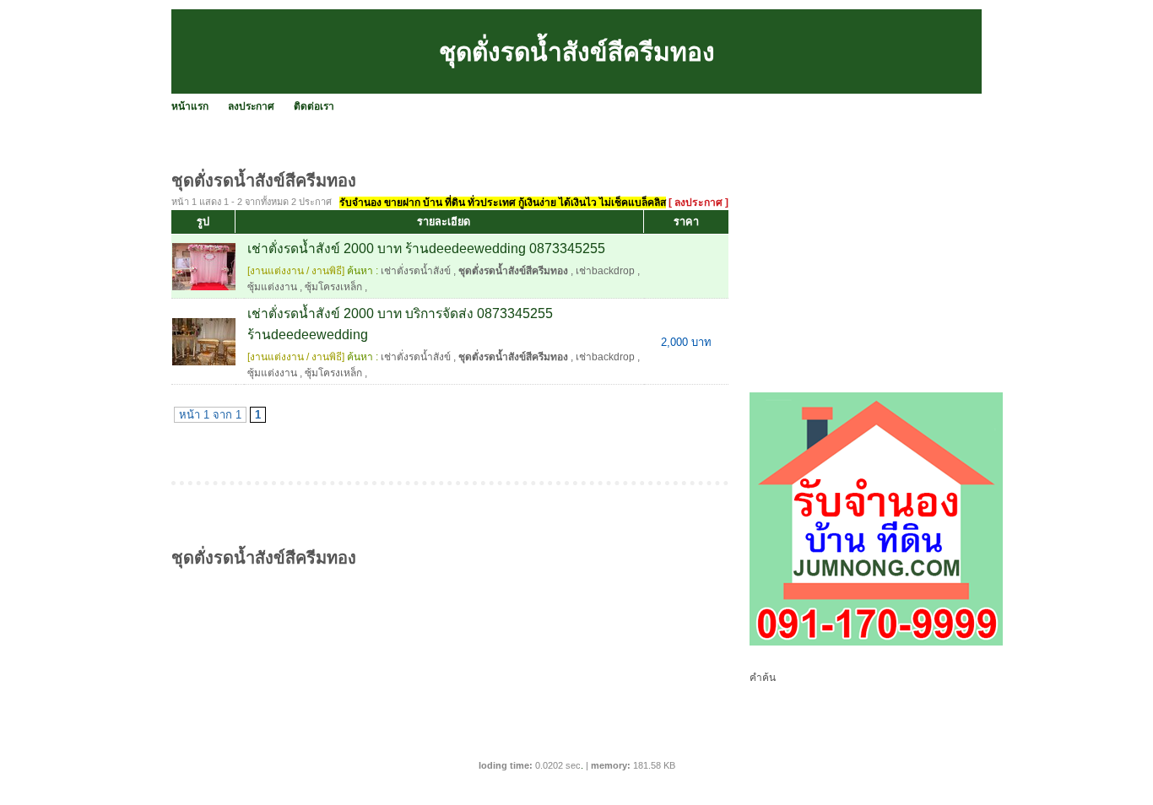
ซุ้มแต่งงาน (272, 287)
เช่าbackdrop (605, 271)
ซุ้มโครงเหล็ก (333, 287)
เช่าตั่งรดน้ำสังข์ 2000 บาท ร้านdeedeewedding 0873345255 (426, 248)
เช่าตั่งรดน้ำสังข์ (416, 271)
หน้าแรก (189, 106)
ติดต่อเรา (314, 106)
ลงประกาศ (251, 106)
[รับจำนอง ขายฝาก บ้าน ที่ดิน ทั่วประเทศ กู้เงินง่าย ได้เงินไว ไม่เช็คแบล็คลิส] (876, 642)
